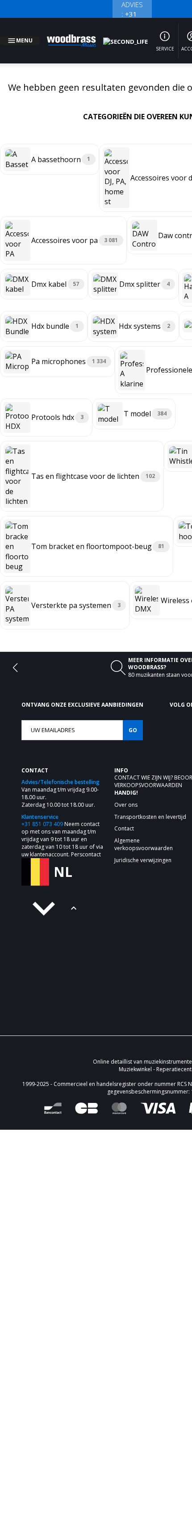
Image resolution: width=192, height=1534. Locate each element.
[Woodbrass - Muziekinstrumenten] (76, 35)
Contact (127, 767)
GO (133, 719)
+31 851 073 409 (42, 813)
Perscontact (86, 843)
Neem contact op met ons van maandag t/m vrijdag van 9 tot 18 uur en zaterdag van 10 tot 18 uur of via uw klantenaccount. (62, 828)
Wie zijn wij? (157, 767)
